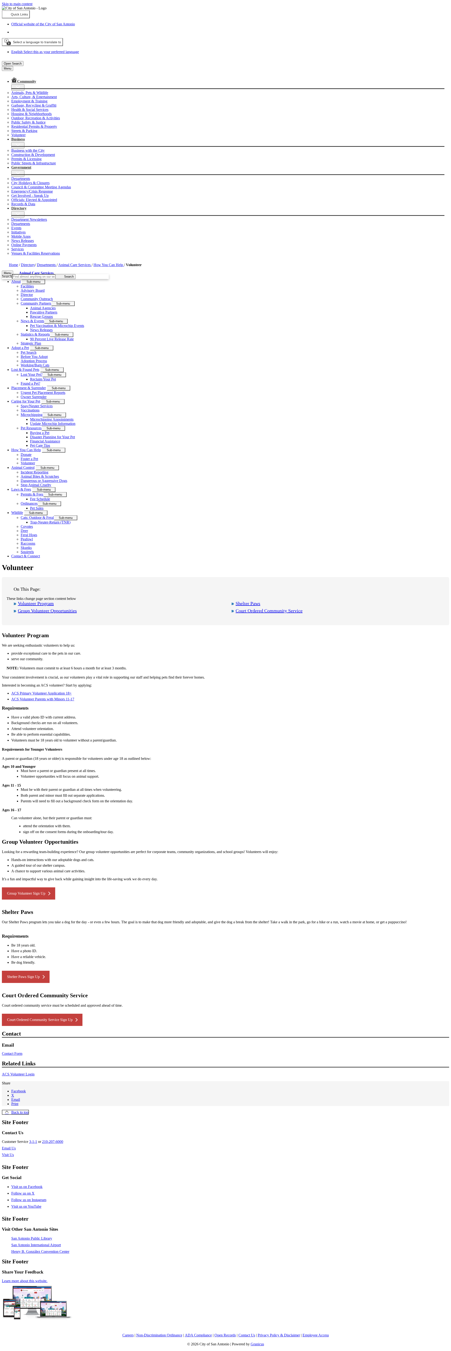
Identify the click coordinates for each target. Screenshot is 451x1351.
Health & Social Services (29, 110)
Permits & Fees (32, 494)
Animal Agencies (43, 308)
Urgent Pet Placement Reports (43, 393)
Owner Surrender (34, 397)
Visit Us (8, 1155)
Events (16, 228)
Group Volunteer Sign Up (26, 893)
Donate (26, 455)
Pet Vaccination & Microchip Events (57, 326)
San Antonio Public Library (31, 1238)
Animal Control (23, 468)
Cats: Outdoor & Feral (37, 518)
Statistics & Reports (35, 334)
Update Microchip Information (52, 424)
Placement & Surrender (28, 388)
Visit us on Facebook (27, 1187)
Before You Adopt (34, 357)
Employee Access (316, 1335)
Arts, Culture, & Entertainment (34, 97)
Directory (28, 265)
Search (7, 276)
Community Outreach (37, 299)
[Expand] (17, 87)
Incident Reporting (34, 472)
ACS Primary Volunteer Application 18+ (41, 693)
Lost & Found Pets (25, 370)
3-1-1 (33, 1142)
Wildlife (17, 513)
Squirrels (27, 552)
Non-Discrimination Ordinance (159, 1335)
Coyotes (27, 526)
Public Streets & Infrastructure (33, 163)
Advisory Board (33, 290)
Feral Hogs (29, 535)
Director (27, 295)
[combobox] (32, 42)
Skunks (26, 548)
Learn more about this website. (24, 1281)
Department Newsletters (29, 219)
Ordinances (29, 503)
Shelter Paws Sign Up (23, 977)
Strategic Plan (31, 343)
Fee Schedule (40, 499)
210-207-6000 (52, 1142)
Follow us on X (23, 1193)
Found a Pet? (30, 383)
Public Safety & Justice (28, 122)
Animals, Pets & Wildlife (29, 93)
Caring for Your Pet (25, 401)
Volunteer (18, 135)
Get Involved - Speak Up (30, 196)
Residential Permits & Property (34, 126)
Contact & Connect (25, 556)
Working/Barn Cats (35, 365)
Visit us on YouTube (26, 1206)
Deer (24, 531)
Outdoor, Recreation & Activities (35, 118)
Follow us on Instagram (28, 1200)
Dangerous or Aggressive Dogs (44, 481)
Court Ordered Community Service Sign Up (40, 1020)
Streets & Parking (24, 131)
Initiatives (18, 232)
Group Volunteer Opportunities (47, 610)
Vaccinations (30, 410)
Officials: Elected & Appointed (34, 200)
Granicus (257, 1344)
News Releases (22, 241)
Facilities (27, 286)
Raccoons (28, 543)
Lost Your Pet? (32, 375)
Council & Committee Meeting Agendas (41, 187)
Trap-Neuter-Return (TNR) (50, 522)
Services (17, 249)
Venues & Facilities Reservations (35, 253)
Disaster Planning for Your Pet (52, 437)
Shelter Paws (248, 603)
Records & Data (23, 204)
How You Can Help (108, 265)
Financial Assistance (45, 441)
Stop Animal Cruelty (36, 485)
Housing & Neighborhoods (31, 114)
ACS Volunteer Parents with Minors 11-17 (42, 699)
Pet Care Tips (40, 445)
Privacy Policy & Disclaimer (279, 1335)
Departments (20, 179)
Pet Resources (31, 428)
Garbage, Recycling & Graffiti (33, 105)
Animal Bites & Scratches (40, 476)
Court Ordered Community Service (269, 610)
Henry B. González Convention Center (40, 1252)
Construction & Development (33, 155)
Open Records (225, 1335)
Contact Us (246, 1335)
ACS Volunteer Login (18, 1074)
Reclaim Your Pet (43, 379)
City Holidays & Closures (30, 183)
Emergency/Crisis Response (32, 191)
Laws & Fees (21, 489)
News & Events (32, 321)
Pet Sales (36, 508)
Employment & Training (29, 101)
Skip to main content (17, 4)
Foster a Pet (29, 459)
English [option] (45, 52)
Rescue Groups (41, 316)
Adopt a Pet (20, 348)
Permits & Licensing (26, 159)
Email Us (9, 1148)
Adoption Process (34, 361)
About (16, 281)
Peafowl (27, 539)
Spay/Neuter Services (37, 406)
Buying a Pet (39, 433)
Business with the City (28, 150)
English (45, 32)
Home (13, 265)
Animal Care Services (75, 265)
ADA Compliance (198, 1335)
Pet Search (28, 352)
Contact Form (12, 1054)
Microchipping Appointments (52, 419)
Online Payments (24, 245)
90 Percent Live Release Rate (52, 339)
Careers (128, 1335)
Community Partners (36, 303)
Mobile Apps (21, 236)
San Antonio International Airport (36, 1245)
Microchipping (32, 415)
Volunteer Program (36, 603)
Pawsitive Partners (43, 312)
